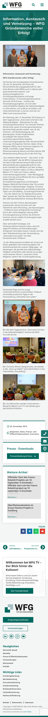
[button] (23, 456)
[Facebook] (11, 636)
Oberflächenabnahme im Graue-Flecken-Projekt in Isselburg (20, 508)
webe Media (27, 712)
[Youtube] (23, 636)
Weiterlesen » (12, 497)
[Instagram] (17, 636)
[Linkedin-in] (5, 636)
